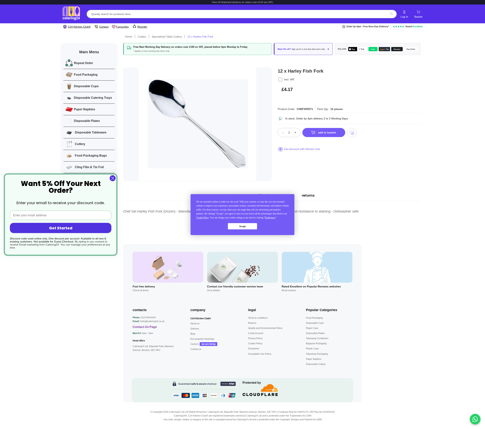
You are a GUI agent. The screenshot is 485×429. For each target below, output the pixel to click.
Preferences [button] (270, 217)
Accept (242, 226)
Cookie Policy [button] (202, 217)
